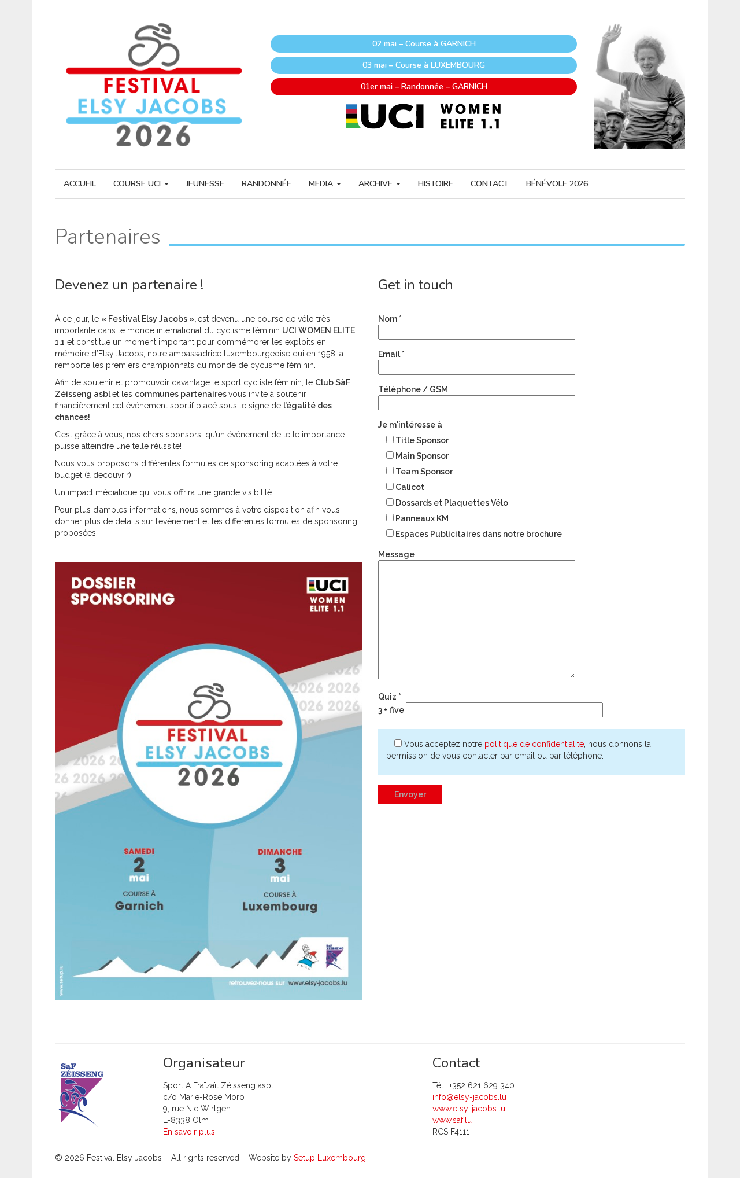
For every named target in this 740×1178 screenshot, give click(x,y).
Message (396, 554)
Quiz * (391, 703)
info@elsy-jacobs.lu (469, 1097)
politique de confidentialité (534, 744)
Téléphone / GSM (413, 389)
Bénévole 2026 (557, 183)
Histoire (435, 183)
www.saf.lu (452, 1120)
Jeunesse (205, 183)
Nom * (390, 318)
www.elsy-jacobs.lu (468, 1108)
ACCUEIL (80, 183)
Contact (490, 183)
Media (322, 183)
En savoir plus (189, 1131)
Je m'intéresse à (410, 424)
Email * (391, 354)
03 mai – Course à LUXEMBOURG (423, 65)
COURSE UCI (138, 183)
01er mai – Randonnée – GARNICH (424, 86)
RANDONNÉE (266, 183)
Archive (376, 183)
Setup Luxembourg (330, 1157)
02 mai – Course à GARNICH (424, 43)
